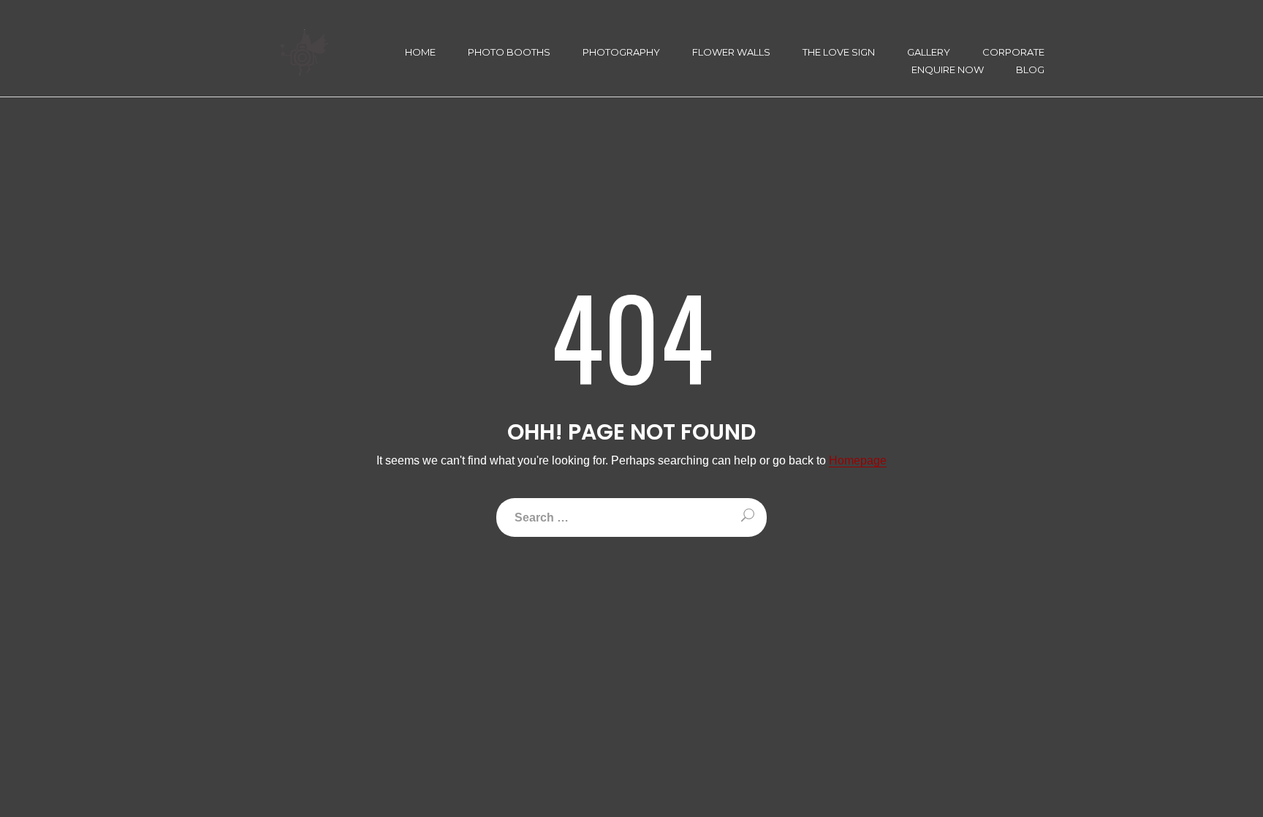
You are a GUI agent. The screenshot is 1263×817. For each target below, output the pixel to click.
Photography (621, 52)
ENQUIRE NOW (947, 70)
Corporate (1013, 52)
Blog (1030, 70)
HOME (420, 52)
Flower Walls (731, 52)
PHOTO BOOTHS (509, 52)
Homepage (858, 461)
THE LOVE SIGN (839, 52)
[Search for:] (631, 517)
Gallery (928, 52)
